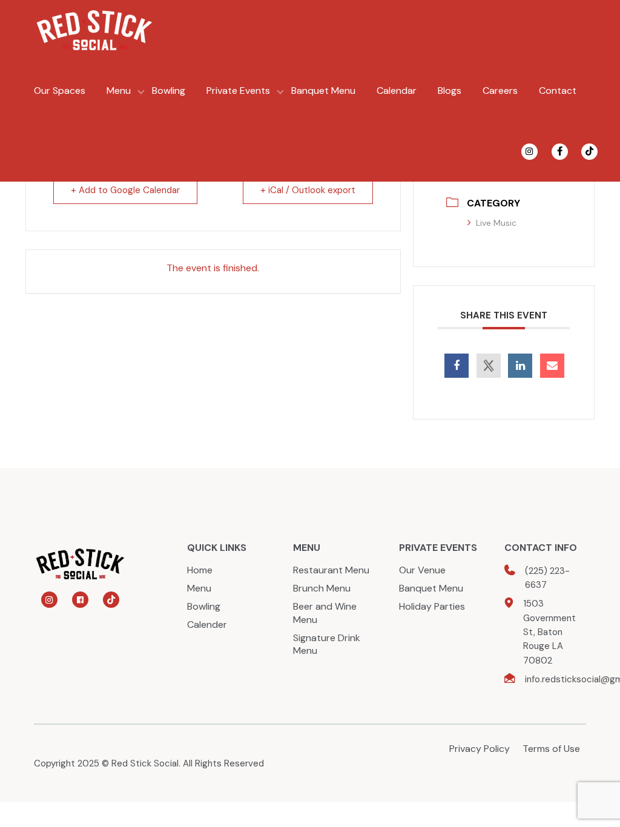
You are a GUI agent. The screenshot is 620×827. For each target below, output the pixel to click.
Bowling (168, 90)
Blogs (449, 90)
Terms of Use (551, 748)
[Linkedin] (520, 366)
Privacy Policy (479, 748)
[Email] (552, 366)
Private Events (238, 90)
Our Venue (422, 570)
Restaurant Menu (331, 570)
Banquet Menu (323, 90)
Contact (557, 90)
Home (200, 570)
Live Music (496, 222)
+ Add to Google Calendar (125, 190)
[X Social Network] (489, 366)
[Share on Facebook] (456, 366)
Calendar (397, 90)
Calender (207, 624)
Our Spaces (59, 90)
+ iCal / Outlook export (307, 190)
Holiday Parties (432, 606)
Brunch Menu (322, 588)
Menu (119, 90)
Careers (500, 90)
